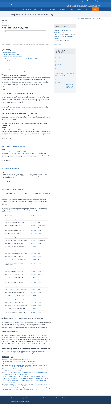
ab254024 (23, 337)
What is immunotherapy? (9, 52)
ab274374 (33, 296)
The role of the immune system (11, 54)
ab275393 (33, 263)
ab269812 (37, 341)
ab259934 (33, 237)
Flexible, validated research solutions (12, 56)
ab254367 (33, 286)
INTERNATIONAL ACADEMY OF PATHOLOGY (70, 86)
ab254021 (32, 339)
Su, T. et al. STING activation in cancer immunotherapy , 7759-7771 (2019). (25, 378)
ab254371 (33, 240)
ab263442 (33, 219)
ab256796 (33, 302)
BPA (3, 22)
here (38, 353)
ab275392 (33, 246)
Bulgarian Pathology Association (83, 5)
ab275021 (33, 271)
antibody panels (19, 322)
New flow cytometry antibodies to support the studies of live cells (22, 67)
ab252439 (33, 233)
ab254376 (33, 243)
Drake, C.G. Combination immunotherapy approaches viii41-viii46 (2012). (25, 376)
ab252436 (33, 222)
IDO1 (8, 63)
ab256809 (33, 230)
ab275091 (33, 282)
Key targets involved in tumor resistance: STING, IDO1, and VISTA (21, 58)
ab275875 (33, 225)
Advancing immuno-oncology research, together (15, 71)
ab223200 (33, 253)
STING (8, 60)
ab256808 (33, 305)
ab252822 (33, 250)
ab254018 (16, 335)
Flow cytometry (5, 198)
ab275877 (33, 259)
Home (79, 18)
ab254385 (33, 308)
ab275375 (33, 289)
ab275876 (33, 256)
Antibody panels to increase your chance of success (18, 69)
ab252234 (33, 312)
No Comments (5, 25)
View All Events (57, 44)
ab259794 (33, 268)
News (3, 24)
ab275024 (33, 278)
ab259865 (33, 299)
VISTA (8, 65)
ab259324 (33, 274)
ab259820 (33, 292)
